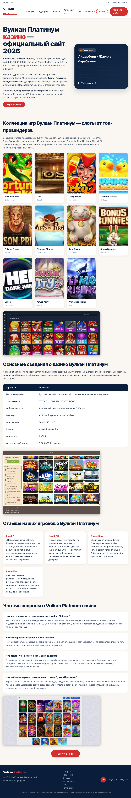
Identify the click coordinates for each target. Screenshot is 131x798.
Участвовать (87, 83)
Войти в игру (65, 753)
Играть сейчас (14, 104)
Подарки (30, 11)
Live (79, 11)
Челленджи (90, 11)
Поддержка (43, 11)
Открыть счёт (117, 11)
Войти (102, 11)
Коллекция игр (69, 11)
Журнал (56, 11)
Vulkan (10, 11)
